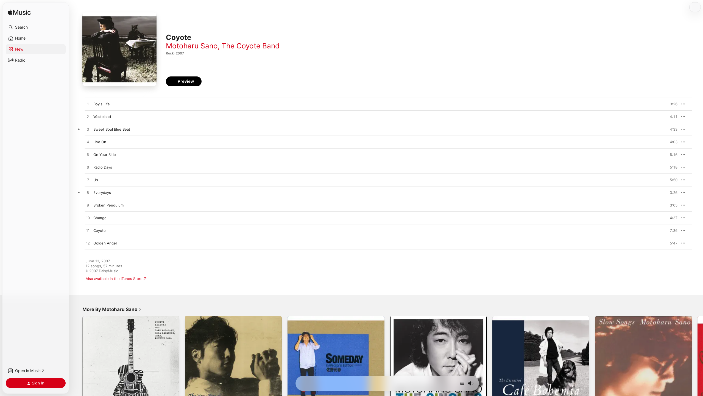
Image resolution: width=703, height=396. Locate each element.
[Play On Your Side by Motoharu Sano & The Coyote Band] (87, 154)
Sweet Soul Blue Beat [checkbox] (111, 129)
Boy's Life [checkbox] (101, 104)
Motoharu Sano (192, 46)
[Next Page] (697, 365)
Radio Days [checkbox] (102, 167)
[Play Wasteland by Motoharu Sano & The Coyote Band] (87, 116)
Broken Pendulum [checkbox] (108, 205)
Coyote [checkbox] (99, 230)
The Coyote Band (251, 46)
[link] (112, 309)
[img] (19, 12)
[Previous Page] (77, 365)
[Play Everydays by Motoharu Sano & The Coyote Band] (87, 192)
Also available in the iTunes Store (114, 278)
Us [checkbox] (95, 180)
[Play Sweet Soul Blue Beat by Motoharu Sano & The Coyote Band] (87, 129)
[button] (35, 27)
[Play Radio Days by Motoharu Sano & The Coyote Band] (87, 167)
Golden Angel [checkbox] (105, 243)
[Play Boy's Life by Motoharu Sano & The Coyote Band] (87, 104)
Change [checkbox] (100, 218)
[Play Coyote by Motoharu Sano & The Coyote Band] (87, 230)
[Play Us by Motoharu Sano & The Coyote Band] (87, 180)
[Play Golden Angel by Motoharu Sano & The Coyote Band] (87, 243)
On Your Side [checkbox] (104, 154)
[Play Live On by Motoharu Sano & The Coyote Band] (87, 142)
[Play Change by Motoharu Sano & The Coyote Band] (87, 218)
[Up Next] (462, 383)
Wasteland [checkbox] (102, 116)
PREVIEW (671, 104)
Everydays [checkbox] (102, 192)
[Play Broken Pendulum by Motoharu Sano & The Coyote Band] (87, 205)
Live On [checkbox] (99, 142)
